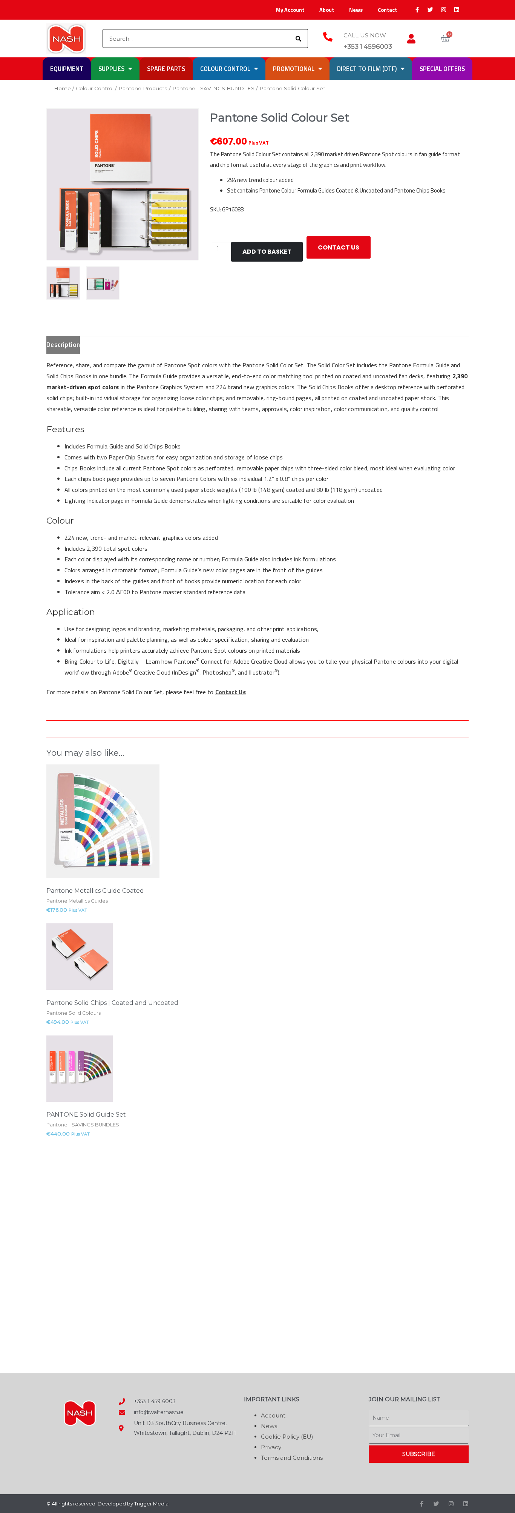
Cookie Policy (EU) (287, 1436)
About (326, 10)
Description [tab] (63, 345)
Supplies (111, 68)
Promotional (293, 68)
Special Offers (442, 68)
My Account (290, 10)
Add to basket (266, 251)
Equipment (66, 68)
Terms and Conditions (292, 1457)
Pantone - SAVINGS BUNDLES (213, 88)
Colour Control (225, 68)
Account (273, 1415)
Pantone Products (142, 88)
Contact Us (230, 691)
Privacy (271, 1447)
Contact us (338, 247)
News (356, 10)
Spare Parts (166, 68)
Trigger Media (151, 1504)
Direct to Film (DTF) (367, 68)
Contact (387, 10)
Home (62, 88)
